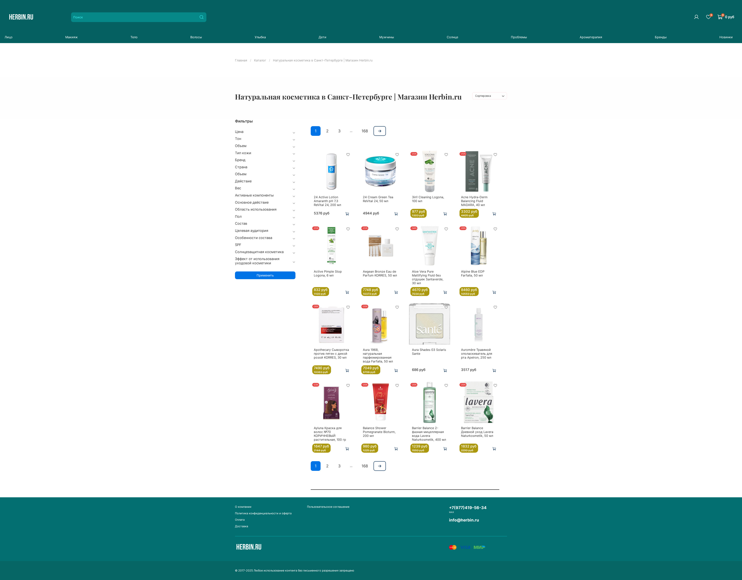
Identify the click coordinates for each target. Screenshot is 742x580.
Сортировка (483, 95)
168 (365, 131)
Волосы (196, 37)
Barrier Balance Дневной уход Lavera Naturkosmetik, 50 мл (477, 432)
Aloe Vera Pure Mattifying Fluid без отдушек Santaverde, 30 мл (427, 277)
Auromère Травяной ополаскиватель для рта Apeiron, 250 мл (476, 353)
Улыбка (260, 37)
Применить (265, 275)
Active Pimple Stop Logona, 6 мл (328, 273)
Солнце (452, 37)
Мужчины (386, 37)
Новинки (726, 37)
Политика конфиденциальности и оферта (263, 513)
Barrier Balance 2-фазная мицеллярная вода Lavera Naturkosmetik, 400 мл (429, 433)
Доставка (241, 526)
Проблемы (519, 37)
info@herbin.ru (464, 520)
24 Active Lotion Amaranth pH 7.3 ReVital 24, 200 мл (327, 201)
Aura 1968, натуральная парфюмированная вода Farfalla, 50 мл (378, 355)
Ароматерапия (591, 37)
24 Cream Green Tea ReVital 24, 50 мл (378, 199)
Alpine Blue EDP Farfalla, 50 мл (472, 273)
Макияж (71, 37)
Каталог (260, 60)
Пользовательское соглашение (328, 506)
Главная (241, 60)
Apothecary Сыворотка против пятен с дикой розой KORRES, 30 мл (331, 353)
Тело (134, 37)
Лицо (9, 37)
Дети (322, 37)
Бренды (661, 37)
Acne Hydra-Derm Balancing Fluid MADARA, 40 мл (474, 201)
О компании (243, 506)
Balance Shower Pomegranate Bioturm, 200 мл (379, 432)
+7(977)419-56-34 (468, 507)
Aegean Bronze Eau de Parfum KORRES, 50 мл (380, 273)
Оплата (240, 519)
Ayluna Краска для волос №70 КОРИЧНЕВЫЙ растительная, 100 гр (330, 433)
